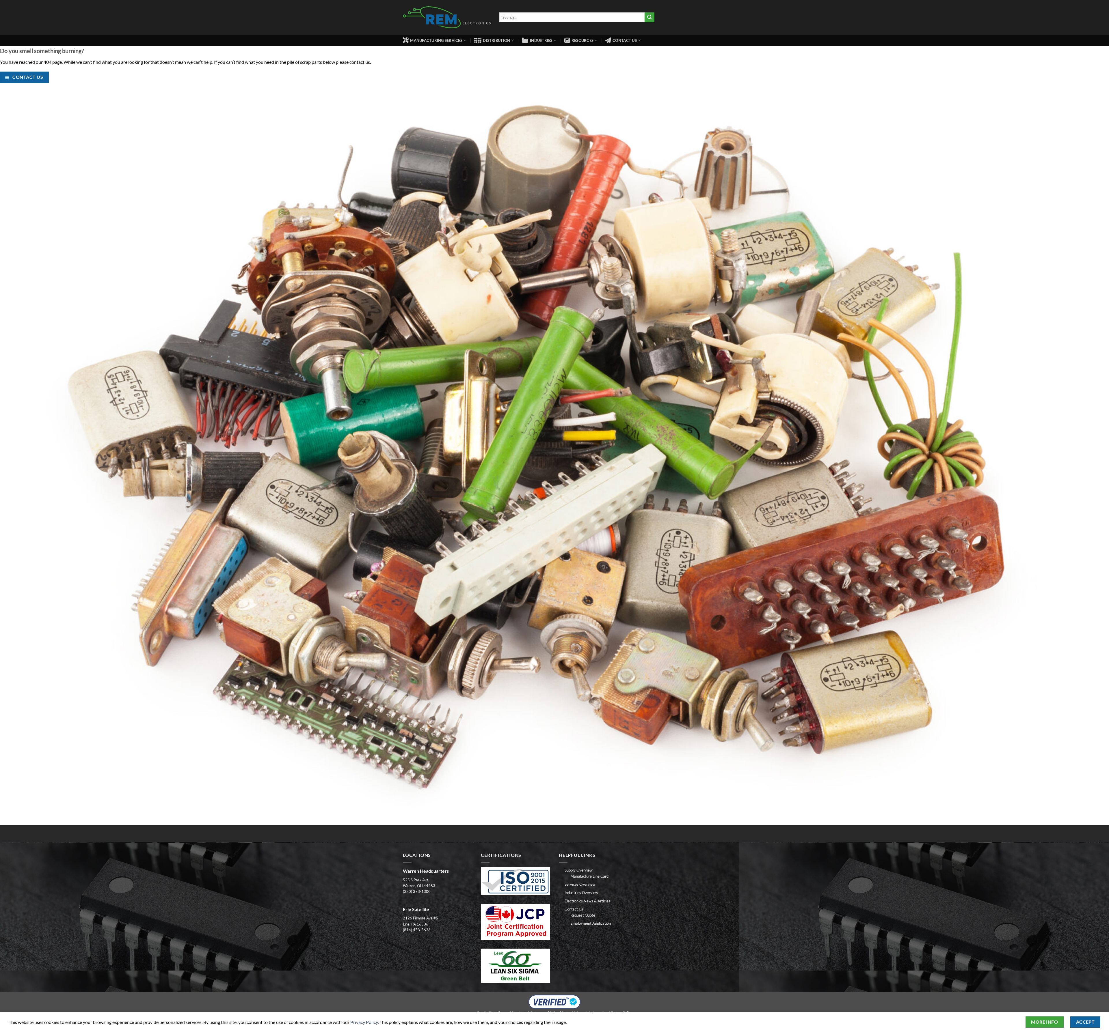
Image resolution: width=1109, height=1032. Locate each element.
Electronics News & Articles (587, 901)
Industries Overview (581, 892)
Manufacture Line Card (589, 876)
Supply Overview (579, 870)
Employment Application (590, 923)
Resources (582, 40)
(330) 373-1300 (417, 891)
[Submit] (649, 17)
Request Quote (582, 915)
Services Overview (580, 884)
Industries (541, 40)
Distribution (496, 40)
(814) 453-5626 (417, 930)
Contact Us (625, 40)
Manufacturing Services (436, 40)
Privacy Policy (364, 1022)
